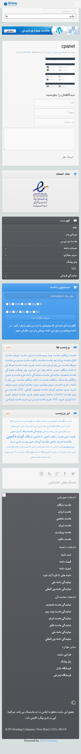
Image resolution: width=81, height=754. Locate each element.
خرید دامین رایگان (16, 421)
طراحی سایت (64, 655)
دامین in (63, 452)
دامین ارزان (15, 442)
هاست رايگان (66, 421)
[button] (77, 4)
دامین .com (71, 452)
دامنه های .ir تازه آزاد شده (57, 575)
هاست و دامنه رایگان (37, 380)
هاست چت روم (51, 355)
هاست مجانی (35, 457)
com (17, 304)
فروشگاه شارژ (63, 668)
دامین (12, 452)
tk (41, 304)
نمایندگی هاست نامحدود (58, 605)
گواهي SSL (24, 390)
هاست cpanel (63, 394)
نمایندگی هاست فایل (60, 625)
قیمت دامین (69, 437)
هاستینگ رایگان (58, 380)
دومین (55, 432)
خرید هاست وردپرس (40, 399)
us (30, 312)
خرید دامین (56, 442)
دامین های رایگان (32, 452)
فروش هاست (24, 447)
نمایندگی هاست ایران (60, 618)
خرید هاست (61, 385)
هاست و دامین (47, 432)
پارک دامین (24, 426)
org (34, 304)
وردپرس (49, 421)
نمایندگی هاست (50, 375)
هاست (49, 360)
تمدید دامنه (53, 370)
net (26, 304)
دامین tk (32, 447)
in (10, 312)
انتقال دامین (51, 426)
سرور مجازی (47, 385)
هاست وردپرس (21, 360)
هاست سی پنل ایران (58, 365)
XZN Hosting (48, 741)
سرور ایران (12, 385)
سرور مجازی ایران (29, 385)
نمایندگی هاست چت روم (58, 611)
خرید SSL (58, 399)
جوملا (7, 452)
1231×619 (26, 52)
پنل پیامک (21, 370)
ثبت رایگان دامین (64, 432)
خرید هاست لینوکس (16, 399)
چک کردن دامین (18, 431)
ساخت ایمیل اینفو (43, 394)
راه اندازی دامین (12, 447)
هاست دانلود (37, 360)
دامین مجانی (15, 426)
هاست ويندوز (40, 390)
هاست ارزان (34, 355)
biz (38, 312)
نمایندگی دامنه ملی (31, 375)
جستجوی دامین (29, 421)
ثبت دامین (15, 436)
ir (10, 304)
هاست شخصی (63, 519)
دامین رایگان (32, 437)
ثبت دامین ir (55, 452)
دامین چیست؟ (20, 452)
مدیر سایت (58, 52)
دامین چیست (28, 442)
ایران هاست (68, 447)
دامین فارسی (40, 447)
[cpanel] (60, 86)
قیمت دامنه (65, 562)
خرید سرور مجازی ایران (62, 390)
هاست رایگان (69, 355)
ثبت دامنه (41, 365)
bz (23, 312)
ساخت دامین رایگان (63, 426)
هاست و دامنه (45, 457)
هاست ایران (20, 355)
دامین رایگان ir (44, 452)
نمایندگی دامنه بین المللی (58, 589)
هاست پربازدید (62, 360)
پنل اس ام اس (37, 370)
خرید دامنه (28, 365)
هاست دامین (57, 447)
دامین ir (45, 437)
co (16, 312)
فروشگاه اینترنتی (62, 675)
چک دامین (42, 426)
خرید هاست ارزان (22, 394)
